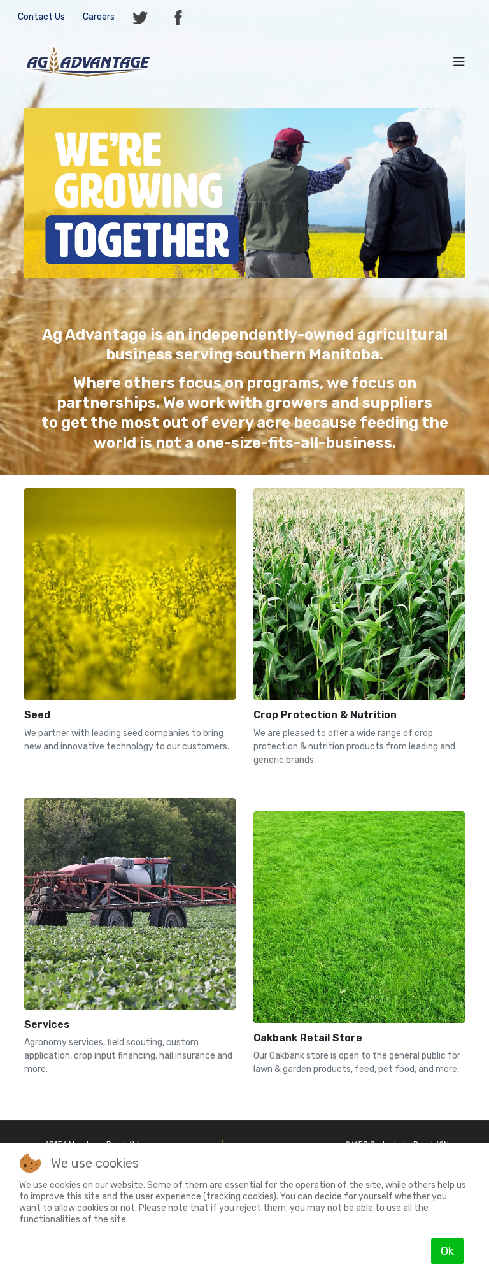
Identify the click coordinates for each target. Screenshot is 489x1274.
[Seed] (130, 593)
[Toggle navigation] (459, 61)
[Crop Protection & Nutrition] (359, 593)
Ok (447, 1251)
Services (46, 1024)
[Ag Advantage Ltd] (88, 60)
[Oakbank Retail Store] (359, 916)
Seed (37, 715)
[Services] (130, 902)
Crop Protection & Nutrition (325, 715)
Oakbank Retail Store (307, 1038)
